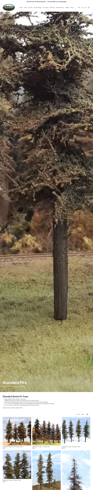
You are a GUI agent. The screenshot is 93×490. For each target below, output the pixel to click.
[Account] (85, 7)
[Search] (82, 7)
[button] (83, 414)
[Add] (29, 443)
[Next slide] (29, 431)
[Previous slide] (5, 431)
